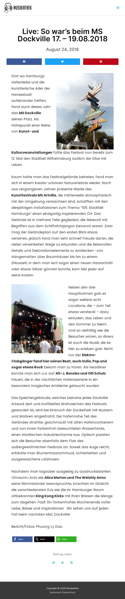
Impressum (55, 592)
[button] (24, 61)
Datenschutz (68, 592)
